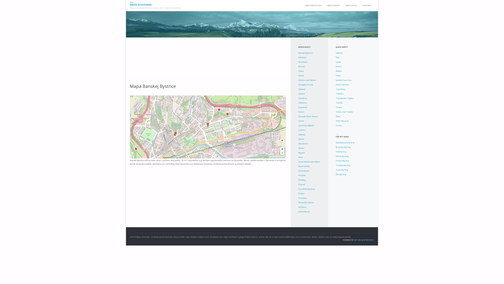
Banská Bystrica (305, 53)
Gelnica (301, 93)
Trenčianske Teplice (345, 98)
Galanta (301, 89)
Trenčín (339, 102)
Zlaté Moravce (342, 121)
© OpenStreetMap (280, 157)
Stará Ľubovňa (342, 84)
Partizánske (303, 170)
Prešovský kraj (342, 160)
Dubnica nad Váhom (307, 80)
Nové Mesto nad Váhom (309, 161)
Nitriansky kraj (342, 156)
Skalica (339, 71)
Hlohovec (302, 102)
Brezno (301, 66)
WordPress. (368, 240)
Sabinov (339, 53)
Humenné (302, 107)
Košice (301, 111)
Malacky (301, 134)
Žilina (338, 116)
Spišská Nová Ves (343, 80)
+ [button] (282, 149)
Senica (338, 66)
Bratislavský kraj (343, 147)
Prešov (301, 193)
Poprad (301, 184)
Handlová (302, 98)
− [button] (282, 152)
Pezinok (301, 175)
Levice (301, 121)
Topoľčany (340, 89)
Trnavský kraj (342, 169)
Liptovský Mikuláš (306, 125)
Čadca (301, 71)
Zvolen (339, 125)
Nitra (300, 157)
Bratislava (302, 62)
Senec (338, 62)
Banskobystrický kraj (345, 142)
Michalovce (303, 143)
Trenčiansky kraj (343, 165)
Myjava (301, 152)
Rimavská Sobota (306, 202)
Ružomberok (304, 211)
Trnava (339, 107)
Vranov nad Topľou (344, 111)
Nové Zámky (304, 166)
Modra (301, 148)
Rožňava (302, 207)
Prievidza (302, 198)
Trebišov (340, 93)
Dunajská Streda (305, 84)
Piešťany (302, 180)
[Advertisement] (208, 59)
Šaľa (337, 57)
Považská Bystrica (306, 189)
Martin (301, 139)
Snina (338, 75)
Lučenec (302, 130)
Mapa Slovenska (141, 4)
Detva (301, 75)
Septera (357, 240)
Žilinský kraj (341, 174)
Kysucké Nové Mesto (308, 116)
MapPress (271, 157)
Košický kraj (341, 151)
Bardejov (302, 57)
